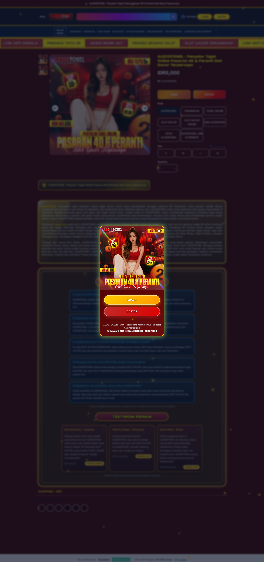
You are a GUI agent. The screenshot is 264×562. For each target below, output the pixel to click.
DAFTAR (132, 311)
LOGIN (132, 299)
